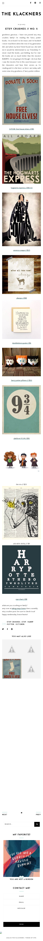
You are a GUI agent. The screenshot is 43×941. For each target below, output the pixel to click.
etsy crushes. (14, 622)
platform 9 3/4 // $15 (22, 438)
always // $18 (21, 298)
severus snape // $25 (21, 250)
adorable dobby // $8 (21, 544)
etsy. (24, 622)
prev (38, 815)
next (4, 815)
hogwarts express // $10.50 (22, 188)
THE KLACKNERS (21, 14)
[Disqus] (21, 712)
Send (21, 924)
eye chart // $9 (21, 599)
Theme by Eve (30, 938)
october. (20, 624)
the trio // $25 (21, 484)
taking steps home (19, 609)
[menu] (3, 3)
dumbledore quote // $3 (21, 343)
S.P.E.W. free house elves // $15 (21, 129)
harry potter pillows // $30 (21, 380)
